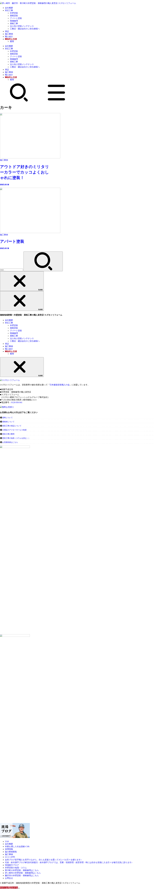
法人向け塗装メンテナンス (22, 26)
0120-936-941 (16, 402)
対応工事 (9, 10)
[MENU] (56, 101)
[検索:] (11, 270)
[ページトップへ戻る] (19, 888)
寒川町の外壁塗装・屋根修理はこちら (22, 870)
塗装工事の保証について (11, 426)
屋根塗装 (14, 16)
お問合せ (9, 878)
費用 (12, 41)
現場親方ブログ (12, 865)
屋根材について (8, 422)
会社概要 (9, 8)
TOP (7, 841)
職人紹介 (9, 36)
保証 (7, 31)
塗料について (7, 418)
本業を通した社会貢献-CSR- (17, 846)
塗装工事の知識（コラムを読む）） (16, 438)
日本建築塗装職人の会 (60, 385)
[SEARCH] (19, 101)
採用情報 (9, 849)
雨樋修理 (14, 21)
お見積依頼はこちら (10, 442)
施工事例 (9, 34)
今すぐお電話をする (9, 888)
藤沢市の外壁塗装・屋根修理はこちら (22, 875)
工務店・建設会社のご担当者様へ (25, 29)
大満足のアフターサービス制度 (14, 430)
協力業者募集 (11, 852)
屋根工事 (14, 23)
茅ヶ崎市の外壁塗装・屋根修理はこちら (23, 873)
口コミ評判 (10, 857)
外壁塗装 (14, 13)
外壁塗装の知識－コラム (16, 868)
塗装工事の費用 (8, 434)
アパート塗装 (16, 18)
